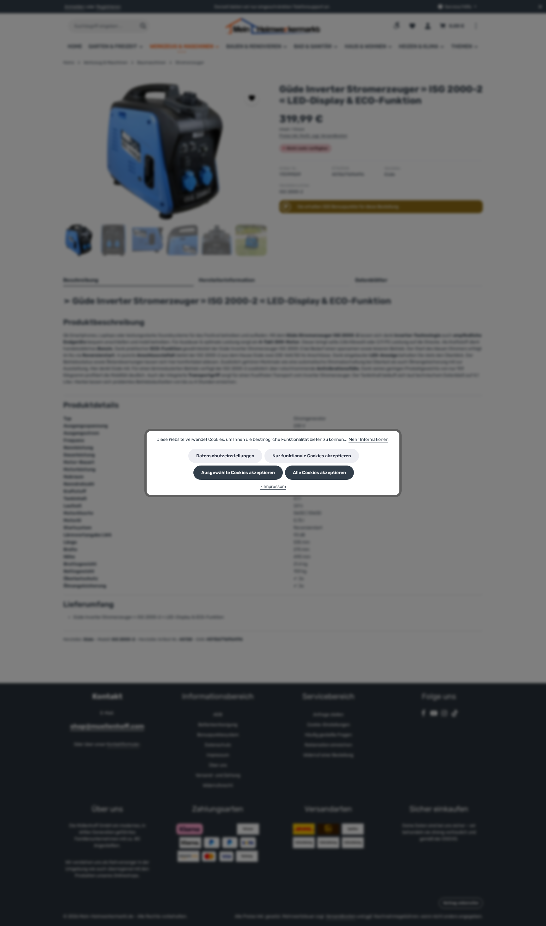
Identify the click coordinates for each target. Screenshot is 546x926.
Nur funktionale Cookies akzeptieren (311, 456)
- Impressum (273, 486)
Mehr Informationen (368, 439)
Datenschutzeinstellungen (225, 456)
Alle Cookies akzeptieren (319, 472)
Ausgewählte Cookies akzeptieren (238, 472)
